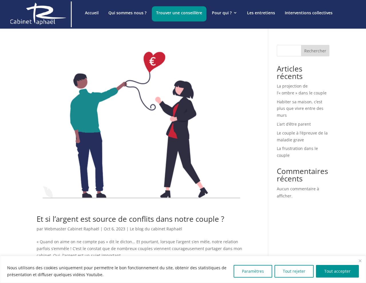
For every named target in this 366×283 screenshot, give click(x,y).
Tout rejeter (294, 271)
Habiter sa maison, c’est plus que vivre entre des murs (300, 108)
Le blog (92, 38)
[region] (183, 269)
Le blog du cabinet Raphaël (156, 228)
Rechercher (315, 51)
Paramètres (253, 271)
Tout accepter (337, 271)
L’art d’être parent (294, 124)
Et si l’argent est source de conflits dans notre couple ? (130, 219)
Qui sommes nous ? (127, 12)
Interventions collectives (309, 12)
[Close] (360, 260)
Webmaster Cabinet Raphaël (71, 228)
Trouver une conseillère (179, 12)
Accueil (92, 12)
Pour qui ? (222, 12)
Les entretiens (261, 12)
